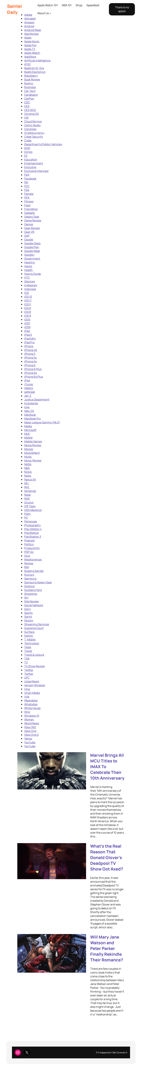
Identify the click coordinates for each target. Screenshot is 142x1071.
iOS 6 (27, 308)
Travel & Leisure (34, 655)
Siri (26, 597)
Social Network (33, 605)
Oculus (28, 502)
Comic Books (32, 125)
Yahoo (28, 738)
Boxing (28, 83)
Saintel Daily (14, 9)
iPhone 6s (30, 373)
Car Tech (30, 91)
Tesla (27, 647)
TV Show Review (34, 666)
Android (29, 26)
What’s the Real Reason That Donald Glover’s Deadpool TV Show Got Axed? (106, 857)
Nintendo (30, 491)
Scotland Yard (33, 590)
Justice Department (36, 399)
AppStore (30, 57)
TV (26, 662)
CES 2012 (30, 110)
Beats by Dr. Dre (34, 68)
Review (28, 563)
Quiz (27, 556)
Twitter (28, 670)
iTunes (28, 384)
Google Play (31, 247)
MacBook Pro (32, 418)
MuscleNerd (31, 453)
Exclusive (30, 167)
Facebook (30, 178)
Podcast (29, 540)
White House (32, 708)
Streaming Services (36, 624)
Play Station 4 (33, 529)
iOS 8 (27, 312)
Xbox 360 (30, 727)
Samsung (30, 578)
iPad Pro (29, 342)
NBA (27, 468)
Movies (28, 449)
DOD (27, 148)
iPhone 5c (30, 357)
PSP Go (28, 552)
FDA (26, 190)
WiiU (27, 712)
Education (30, 159)
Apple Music (31, 41)
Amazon (29, 22)
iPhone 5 (29, 354)
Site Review (31, 601)
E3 (25, 156)
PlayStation (31, 533)
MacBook (30, 415)
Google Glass (32, 243)
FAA (26, 175)
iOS (26, 293)
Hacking (29, 262)
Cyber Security (33, 137)
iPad (27, 331)
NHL (26, 487)
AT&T (27, 64)
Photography (32, 525)
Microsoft (30, 430)
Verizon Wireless (34, 685)
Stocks (28, 620)
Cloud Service (33, 121)
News (27, 476)
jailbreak (29, 392)
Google (28, 239)
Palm (27, 514)
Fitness (28, 201)
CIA (26, 117)
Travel (28, 651)
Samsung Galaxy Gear (38, 582)
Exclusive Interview (36, 171)
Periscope (30, 521)
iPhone (28, 346)
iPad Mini (30, 338)
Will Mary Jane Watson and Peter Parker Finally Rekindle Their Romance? (106, 948)
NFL (26, 483)
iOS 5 (27, 304)
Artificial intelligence (37, 60)
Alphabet (30, 18)
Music (28, 457)
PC (26, 517)
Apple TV (29, 49)
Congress (30, 129)
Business (30, 87)
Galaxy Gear (31, 217)
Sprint (28, 617)
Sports (28, 613)
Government (32, 258)
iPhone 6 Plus (33, 369)
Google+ (29, 255)
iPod (27, 380)
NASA (27, 464)
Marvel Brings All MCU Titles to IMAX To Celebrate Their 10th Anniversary (107, 766)
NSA (27, 498)
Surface (29, 632)
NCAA (28, 472)
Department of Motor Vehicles (43, 144)
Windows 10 (31, 716)
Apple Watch (32, 53)
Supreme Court (34, 628)
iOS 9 (27, 316)
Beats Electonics (34, 72)
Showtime (30, 594)
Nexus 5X (30, 479)
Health (28, 270)
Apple (27, 37)
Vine (27, 689)
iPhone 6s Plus (33, 377)
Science (29, 586)
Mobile (28, 437)
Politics (29, 544)
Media (28, 426)
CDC (27, 102)
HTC (27, 277)
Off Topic (30, 506)
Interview (30, 289)
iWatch (28, 388)
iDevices (29, 281)
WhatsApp (30, 704)
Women (29, 719)
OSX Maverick (33, 510)
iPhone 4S (30, 350)
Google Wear (32, 251)
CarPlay (29, 98)
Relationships (33, 559)
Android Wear (32, 30)
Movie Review (32, 445)
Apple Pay (30, 45)
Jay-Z (27, 396)
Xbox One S (31, 735)
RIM (26, 567)
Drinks (28, 152)
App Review (31, 34)
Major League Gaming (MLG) (42, 422)
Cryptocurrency (34, 133)
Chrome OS (31, 114)
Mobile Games (33, 441)
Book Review (32, 79)
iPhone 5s (30, 361)
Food (27, 205)
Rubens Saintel (33, 571)
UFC (26, 677)
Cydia (27, 140)
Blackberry (31, 76)
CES (26, 106)
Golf (26, 236)
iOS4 (27, 319)
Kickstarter (31, 403)
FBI (26, 182)
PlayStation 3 (32, 537)
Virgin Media (32, 693)
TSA (26, 658)
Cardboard (31, 95)
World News (31, 723)
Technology (31, 643)
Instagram (30, 285)
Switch (28, 636)
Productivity (32, 548)
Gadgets (29, 213)
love (26, 407)
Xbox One (30, 731)
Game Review (32, 220)
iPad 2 (28, 335)
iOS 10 (28, 297)
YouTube (29, 742)
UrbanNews (31, 681)
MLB (27, 434)
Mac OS (29, 411)
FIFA (26, 197)
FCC (26, 186)
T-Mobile (30, 639)
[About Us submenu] (50, 13)
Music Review (32, 460)
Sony (27, 609)
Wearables (31, 700)
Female (28, 194)
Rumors (29, 575)
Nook (27, 495)
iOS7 (27, 323)
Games (28, 224)
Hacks (28, 266)
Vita (26, 697)
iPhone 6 (30, 365)
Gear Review (32, 228)
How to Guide (32, 274)
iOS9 (27, 327)
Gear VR (29, 232)
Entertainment (33, 163)
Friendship (31, 209)
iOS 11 (27, 300)
